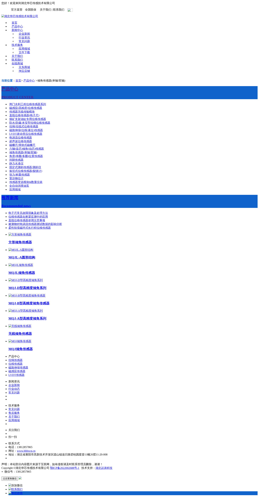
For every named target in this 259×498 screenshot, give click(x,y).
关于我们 (17, 56)
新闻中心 (17, 30)
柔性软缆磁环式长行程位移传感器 (29, 227)
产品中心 (17, 26)
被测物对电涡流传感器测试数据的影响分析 (35, 224)
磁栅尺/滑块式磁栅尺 (22, 144)
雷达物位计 (16, 178)
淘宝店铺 (24, 70)
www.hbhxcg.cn (26, 450)
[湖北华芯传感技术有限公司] (19, 16)
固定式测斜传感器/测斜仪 (25, 167)
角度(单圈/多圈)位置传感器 (26, 156)
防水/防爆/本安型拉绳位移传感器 (29, 122)
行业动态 (14, 388)
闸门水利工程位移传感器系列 (27, 104)
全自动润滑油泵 (19, 185)
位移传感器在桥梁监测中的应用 (28, 216)
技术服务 (17, 44)
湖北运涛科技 (103, 467)
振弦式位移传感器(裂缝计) (25, 170)
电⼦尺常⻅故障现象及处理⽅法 (28, 212)
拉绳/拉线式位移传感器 (23, 126)
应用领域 (24, 48)
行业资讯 (24, 37)
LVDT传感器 (16, 374)
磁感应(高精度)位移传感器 (25, 107)
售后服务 (14, 412)
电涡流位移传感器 (20, 137)
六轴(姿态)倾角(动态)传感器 (26, 148)
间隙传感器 (16, 159)
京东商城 (24, 67)
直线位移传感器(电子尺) (24, 115)
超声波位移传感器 (20, 141)
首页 (14, 22)
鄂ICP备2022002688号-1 (64, 467)
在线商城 (17, 63)
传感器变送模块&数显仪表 (25, 182)
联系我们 (17, 59)
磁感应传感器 (16, 371)
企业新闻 (24, 33)
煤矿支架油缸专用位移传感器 (27, 119)
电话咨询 (17, 493)
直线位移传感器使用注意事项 (26, 220)
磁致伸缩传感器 (18, 367)
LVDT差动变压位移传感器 (25, 133)
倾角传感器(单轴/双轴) (23, 152)
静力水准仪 (16, 163)
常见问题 (24, 41)
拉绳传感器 (15, 360)
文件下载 (24, 52)
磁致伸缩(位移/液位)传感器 (26, 130)
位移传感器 (15, 363)
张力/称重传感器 (19, 174)
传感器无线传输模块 (22, 111)
